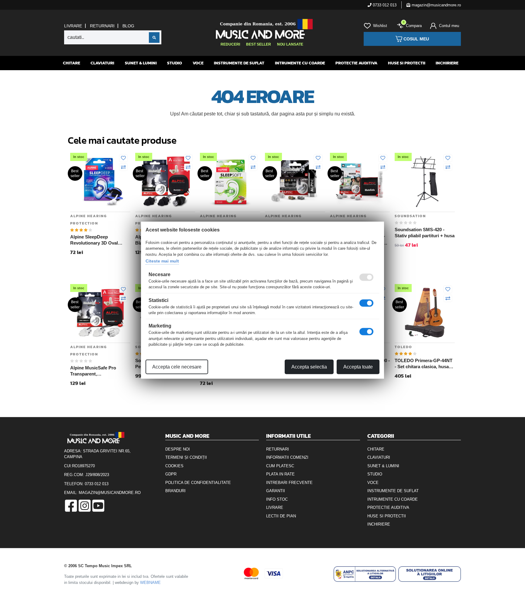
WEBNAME (150, 582)
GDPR (171, 474)
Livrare (73, 26)
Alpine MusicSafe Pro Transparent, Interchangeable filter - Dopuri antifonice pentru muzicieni (96, 371)
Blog (128, 26)
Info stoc (277, 499)
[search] (154, 37)
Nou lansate (290, 44)
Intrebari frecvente (289, 482)
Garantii (275, 491)
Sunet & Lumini (141, 63)
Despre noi (177, 449)
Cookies (174, 466)
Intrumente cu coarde (300, 63)
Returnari (102, 26)
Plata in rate (280, 474)
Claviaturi (102, 63)
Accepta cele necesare (176, 366)
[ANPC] (365, 574)
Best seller (258, 44)
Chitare (71, 63)
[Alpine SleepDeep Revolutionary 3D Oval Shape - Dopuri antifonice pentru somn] (100, 181)
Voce (198, 63)
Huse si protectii (406, 63)
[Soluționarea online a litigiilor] (429, 574)
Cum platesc (280, 466)
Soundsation (410, 216)
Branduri (175, 491)
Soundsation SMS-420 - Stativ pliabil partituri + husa (425, 232)
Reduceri (230, 44)
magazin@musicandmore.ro (435, 5)
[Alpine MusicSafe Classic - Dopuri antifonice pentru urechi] (295, 181)
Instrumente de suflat (239, 63)
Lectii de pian (281, 516)
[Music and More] (261, 29)
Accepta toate (358, 366)
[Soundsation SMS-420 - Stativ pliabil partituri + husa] (424, 181)
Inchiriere (447, 63)
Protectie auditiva (356, 63)
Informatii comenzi (287, 457)
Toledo (403, 347)
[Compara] (123, 167)
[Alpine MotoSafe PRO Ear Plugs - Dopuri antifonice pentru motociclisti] (360, 181)
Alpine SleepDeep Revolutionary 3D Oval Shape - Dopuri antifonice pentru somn (97, 240)
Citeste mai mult (162, 261)
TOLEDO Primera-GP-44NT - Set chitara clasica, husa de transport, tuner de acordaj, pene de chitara (423, 363)
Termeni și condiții (186, 457)
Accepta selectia (309, 366)
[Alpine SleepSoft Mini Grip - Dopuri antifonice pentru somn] (230, 181)
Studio (174, 63)
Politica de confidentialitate (198, 482)
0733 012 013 (384, 5)
